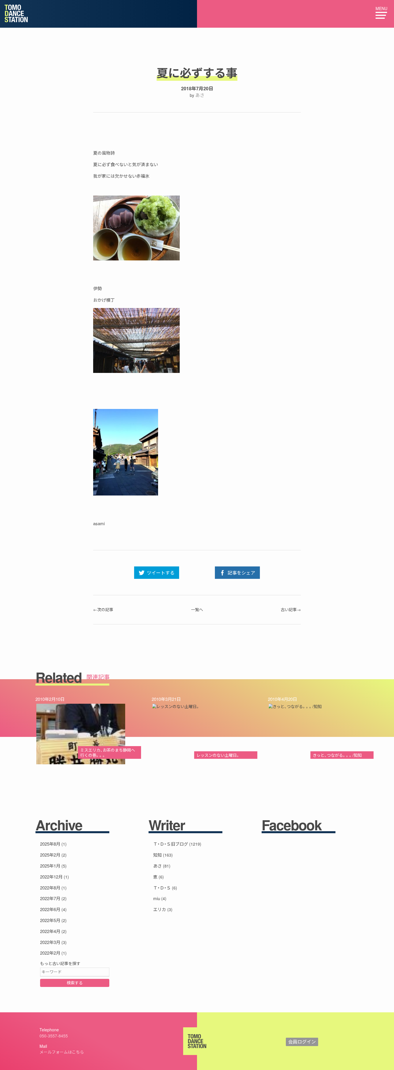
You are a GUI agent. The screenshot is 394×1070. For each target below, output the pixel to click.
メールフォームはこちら (62, 1052)
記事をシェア (241, 572)
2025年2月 (50, 855)
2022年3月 (50, 942)
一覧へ (197, 609)
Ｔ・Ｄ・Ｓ (162, 888)
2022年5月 (50, 920)
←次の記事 (103, 609)
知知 (157, 855)
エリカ (159, 909)
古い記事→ (291, 609)
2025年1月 (50, 866)
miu (156, 898)
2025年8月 (50, 844)
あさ (199, 95)
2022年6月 (50, 909)
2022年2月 (50, 953)
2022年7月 (50, 898)
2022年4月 (50, 931)
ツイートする (161, 572)
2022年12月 (51, 877)
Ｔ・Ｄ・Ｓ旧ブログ (170, 844)
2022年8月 (50, 888)
